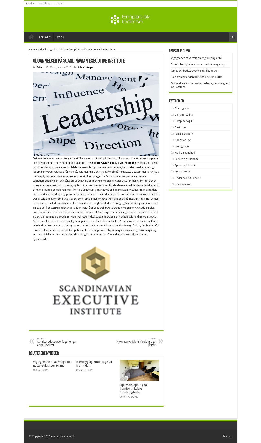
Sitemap (227, 436)
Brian (39, 67)
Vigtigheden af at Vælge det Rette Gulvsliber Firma (52, 363)
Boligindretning (184, 114)
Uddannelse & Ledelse (188, 177)
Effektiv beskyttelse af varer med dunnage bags (199, 64)
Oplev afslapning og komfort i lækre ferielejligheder (134, 388)
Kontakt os (45, 3)
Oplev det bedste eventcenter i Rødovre (194, 70)
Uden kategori (46, 49)
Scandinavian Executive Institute (114, 162)
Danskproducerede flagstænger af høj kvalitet (56, 342)
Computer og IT (184, 121)
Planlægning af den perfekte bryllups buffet (196, 76)
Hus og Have (182, 146)
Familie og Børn (184, 133)
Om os (58, 3)
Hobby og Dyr (183, 139)
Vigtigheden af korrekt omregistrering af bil (196, 58)
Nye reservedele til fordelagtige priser (136, 342)
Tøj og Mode (182, 171)
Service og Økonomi (186, 158)
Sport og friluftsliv (185, 165)
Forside (30, 3)
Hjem (32, 49)
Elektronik (180, 127)
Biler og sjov (182, 108)
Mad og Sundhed (185, 152)
